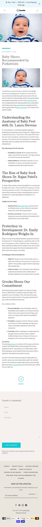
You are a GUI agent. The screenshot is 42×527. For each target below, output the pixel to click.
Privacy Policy (17, 466)
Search (7, 466)
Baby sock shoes (23, 206)
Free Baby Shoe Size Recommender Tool (21, 475)
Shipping (13, 469)
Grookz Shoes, (32, 100)
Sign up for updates (21, 484)
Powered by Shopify (21, 512)
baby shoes (12, 344)
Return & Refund (32, 466)
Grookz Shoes (17, 365)
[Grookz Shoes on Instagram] (23, 505)
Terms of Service (25, 469)
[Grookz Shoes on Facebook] (16, 505)
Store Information (31, 472)
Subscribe (32, 494)
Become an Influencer (12, 472)
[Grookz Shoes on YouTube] (26, 505)
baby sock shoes (21, 107)
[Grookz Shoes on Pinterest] (19, 505)
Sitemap (21, 478)
